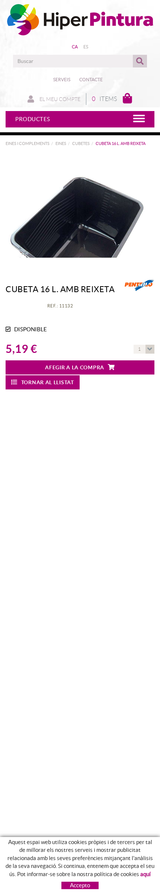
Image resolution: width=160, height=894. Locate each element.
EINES (60, 143)
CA (75, 46)
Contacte (91, 79)
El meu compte (59, 99)
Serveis (61, 79)
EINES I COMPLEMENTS (27, 143)
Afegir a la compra (74, 367)
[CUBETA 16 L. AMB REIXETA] (77, 210)
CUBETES (81, 143)
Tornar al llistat (47, 382)
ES (86, 46)
